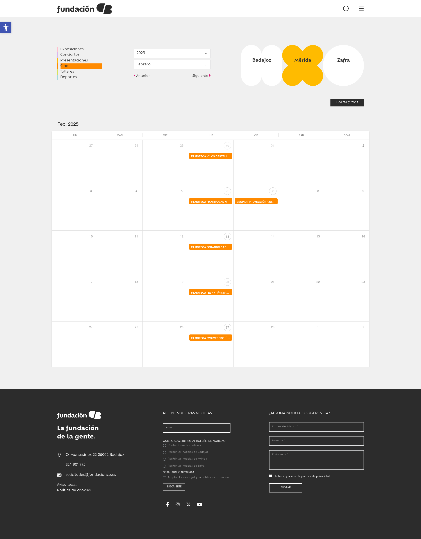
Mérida (302, 60)
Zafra (343, 60)
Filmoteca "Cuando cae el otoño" (216, 247)
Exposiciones (72, 49)
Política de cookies (74, 490)
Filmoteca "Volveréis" (207, 338)
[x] (188, 505)
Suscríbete (174, 487)
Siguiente (200, 76)
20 (227, 282)
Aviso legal (67, 485)
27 (227, 327)
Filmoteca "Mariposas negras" (214, 202)
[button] (5, 27)
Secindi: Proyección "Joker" (258, 202)
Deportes (68, 77)
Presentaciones (74, 60)
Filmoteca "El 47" (203, 293)
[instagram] (177, 505)
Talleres (67, 72)
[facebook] (167, 505)
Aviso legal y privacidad (178, 472)
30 (227, 145)
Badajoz (261, 60)
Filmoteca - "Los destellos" (211, 156)
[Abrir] (361, 8)
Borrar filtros (347, 102)
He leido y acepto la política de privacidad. (302, 476)
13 (227, 236)
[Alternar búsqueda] (353, 8)
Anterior (143, 76)
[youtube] (199, 505)
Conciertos (70, 55)
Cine (64, 66)
